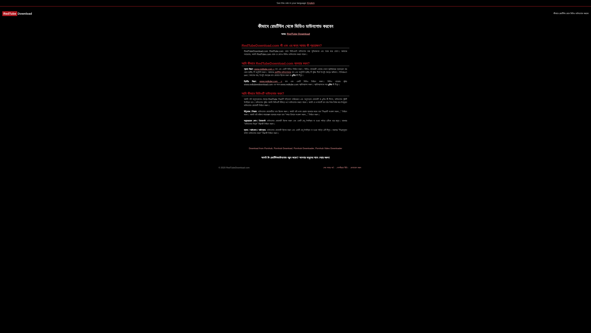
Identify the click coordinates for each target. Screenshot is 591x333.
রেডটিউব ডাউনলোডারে (283, 72)
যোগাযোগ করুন (355, 167)
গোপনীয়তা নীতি (342, 167)
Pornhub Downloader (304, 148)
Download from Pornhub (261, 148)
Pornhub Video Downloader (328, 148)
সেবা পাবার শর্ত (328, 167)
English (311, 3)
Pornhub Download (283, 148)
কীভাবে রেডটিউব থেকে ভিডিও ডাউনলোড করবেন (571, 13)
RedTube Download (298, 34)
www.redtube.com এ (264, 69)
